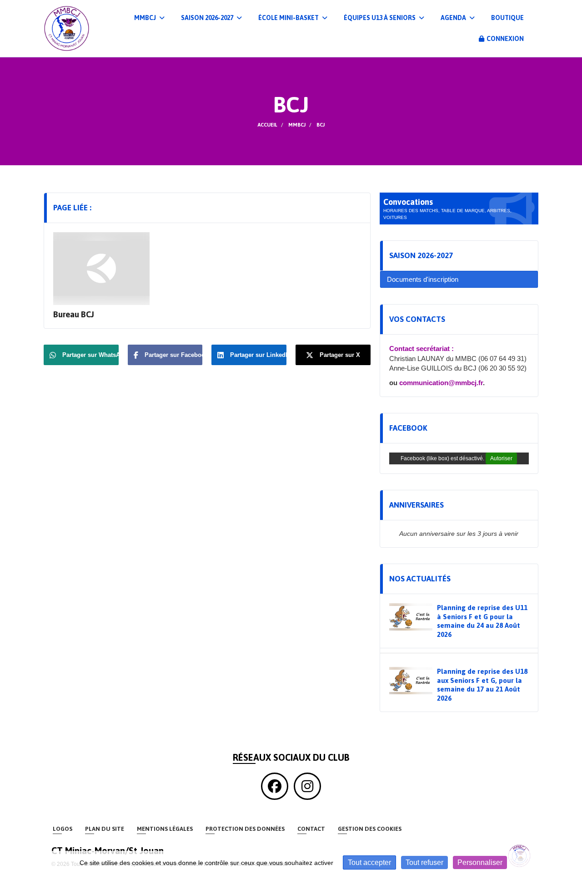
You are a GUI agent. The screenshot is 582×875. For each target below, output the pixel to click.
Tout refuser (424, 862)
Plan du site (104, 828)
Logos (62, 828)
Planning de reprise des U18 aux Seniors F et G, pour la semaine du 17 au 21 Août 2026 (482, 684)
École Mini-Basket (289, 17)
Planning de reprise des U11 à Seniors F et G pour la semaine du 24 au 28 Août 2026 (482, 621)
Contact (311, 828)
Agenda (454, 17)
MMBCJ (145, 17)
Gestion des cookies (369, 828)
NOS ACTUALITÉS (420, 578)
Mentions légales (165, 828)
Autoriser (501, 458)
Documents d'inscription (422, 279)
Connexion (505, 38)
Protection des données (245, 828)
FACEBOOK (408, 427)
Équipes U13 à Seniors (380, 17)
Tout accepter (369, 862)
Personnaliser (479, 862)
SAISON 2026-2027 (208, 17)
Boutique (507, 17)
